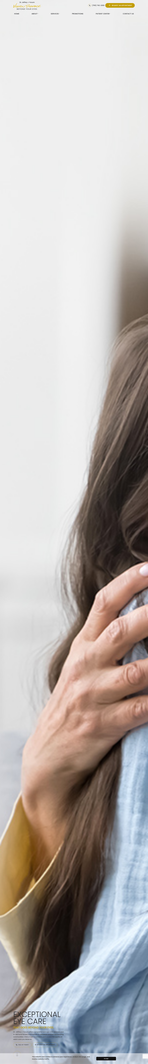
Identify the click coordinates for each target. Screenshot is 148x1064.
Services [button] (55, 14)
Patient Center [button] (102, 14)
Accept (106, 1058)
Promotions (77, 14)
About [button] (34, 14)
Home (16, 14)
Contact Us (128, 14)
